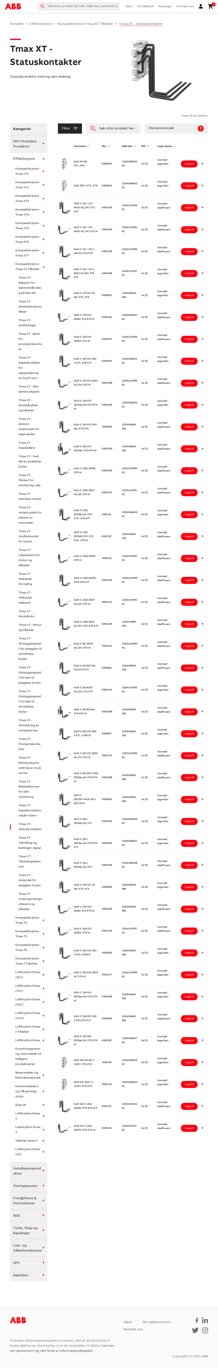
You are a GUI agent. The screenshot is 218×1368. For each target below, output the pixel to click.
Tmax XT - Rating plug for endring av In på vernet (30, 765)
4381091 (107, 317)
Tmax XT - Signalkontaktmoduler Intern (30, 810)
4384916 (107, 361)
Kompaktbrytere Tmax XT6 (27, 240)
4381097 (107, 339)
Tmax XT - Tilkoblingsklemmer (30, 861)
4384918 (107, 953)
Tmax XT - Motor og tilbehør (30, 628)
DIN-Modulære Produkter (25, 144)
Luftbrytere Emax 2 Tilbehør (27, 1029)
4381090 (107, 448)
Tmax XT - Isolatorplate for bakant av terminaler (30, 515)
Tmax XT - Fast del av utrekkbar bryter (30, 461)
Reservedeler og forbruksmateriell (27, 1075)
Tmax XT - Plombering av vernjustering (29, 725)
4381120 (107, 1062)
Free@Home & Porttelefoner (24, 1201)
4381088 (107, 777)
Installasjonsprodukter (27, 1171)
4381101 (107, 558)
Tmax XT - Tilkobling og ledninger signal (30, 843)
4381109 (107, 624)
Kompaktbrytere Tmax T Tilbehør (27, 961)
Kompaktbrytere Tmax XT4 (27, 212)
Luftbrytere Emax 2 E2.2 (27, 989)
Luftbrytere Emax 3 (27, 1116)
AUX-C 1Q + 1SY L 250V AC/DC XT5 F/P (84, 273)
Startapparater (25, 1186)
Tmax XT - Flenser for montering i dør (30, 480)
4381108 (107, 580)
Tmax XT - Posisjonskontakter (29, 744)
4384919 (107, 1018)
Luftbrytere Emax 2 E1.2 (27, 975)
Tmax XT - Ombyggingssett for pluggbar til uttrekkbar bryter (30, 649)
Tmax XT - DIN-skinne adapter (29, 389)
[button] (202, 164)
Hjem (129, 6)
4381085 (107, 405)
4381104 (107, 690)
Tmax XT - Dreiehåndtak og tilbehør (28, 405)
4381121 (106, 514)
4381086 (107, 996)
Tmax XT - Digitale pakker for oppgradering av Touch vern (29, 368)
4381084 (107, 865)
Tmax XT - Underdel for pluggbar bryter (30, 880)
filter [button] (66, 128)
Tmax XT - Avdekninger (27, 323)
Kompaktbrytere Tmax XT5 (27, 226)
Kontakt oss (185, 6)
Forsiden (17, 24)
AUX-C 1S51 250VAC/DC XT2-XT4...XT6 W (84, 536)
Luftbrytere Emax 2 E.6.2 (27, 1016)
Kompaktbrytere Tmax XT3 (27, 199)
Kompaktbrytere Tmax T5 (27, 934)
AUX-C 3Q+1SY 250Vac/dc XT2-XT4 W (85, 996)
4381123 (107, 1106)
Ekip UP (20, 1105)
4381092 (107, 909)
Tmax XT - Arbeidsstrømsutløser (30, 306)
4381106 (107, 931)
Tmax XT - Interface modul (30, 497)
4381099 (107, 470)
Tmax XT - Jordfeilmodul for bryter (28, 536)
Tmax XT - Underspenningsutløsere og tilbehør (30, 902)
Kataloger (165, 6)
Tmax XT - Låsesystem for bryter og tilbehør (29, 558)
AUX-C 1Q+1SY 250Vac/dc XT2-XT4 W (85, 405)
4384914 (107, 185)
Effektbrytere (41, 24)
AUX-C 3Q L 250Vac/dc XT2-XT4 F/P (85, 843)
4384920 (107, 799)
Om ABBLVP (145, 6)
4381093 (107, 207)
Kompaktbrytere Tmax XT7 (27, 253)
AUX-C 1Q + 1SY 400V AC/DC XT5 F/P (84, 207)
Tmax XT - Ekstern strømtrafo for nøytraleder (29, 427)
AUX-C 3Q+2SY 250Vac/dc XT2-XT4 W (85, 1040)
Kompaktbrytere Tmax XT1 (27, 171)
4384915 (107, 164)
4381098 (107, 383)
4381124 (107, 1128)
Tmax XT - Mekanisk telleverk (25, 598)
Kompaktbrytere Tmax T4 (27, 920)
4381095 (107, 251)
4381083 (107, 843)
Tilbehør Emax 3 (26, 1140)
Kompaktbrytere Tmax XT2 (27, 185)
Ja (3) (144, 164)
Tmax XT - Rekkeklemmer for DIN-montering (29, 789)
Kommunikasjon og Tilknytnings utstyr (26, 1091)
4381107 (107, 974)
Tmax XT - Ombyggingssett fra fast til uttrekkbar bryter (30, 701)
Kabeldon (20, 1275)
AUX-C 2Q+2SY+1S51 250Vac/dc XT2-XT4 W (86, 777)
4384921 (107, 668)
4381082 (107, 821)
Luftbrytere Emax (27, 1040)
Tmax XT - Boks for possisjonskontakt (30, 342)
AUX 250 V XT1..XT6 (86, 185)
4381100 (107, 492)
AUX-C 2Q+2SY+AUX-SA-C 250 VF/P (85, 799)
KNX (16, 1216)
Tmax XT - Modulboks (26, 614)
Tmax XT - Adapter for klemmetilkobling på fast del (30, 285)
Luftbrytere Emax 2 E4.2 (27, 1002)
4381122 (106, 536)
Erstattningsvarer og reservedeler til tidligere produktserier (28, 1057)
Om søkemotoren (156, 1322)
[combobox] (78, 6)
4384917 (107, 733)
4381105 (107, 755)
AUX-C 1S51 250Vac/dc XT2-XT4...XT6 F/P (83, 514)
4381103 (107, 646)
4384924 (107, 887)
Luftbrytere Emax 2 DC (27, 1152)
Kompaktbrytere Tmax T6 (27, 948)
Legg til (189, 164)
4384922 (107, 427)
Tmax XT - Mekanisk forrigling (25, 579)
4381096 (107, 273)
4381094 (107, 229)
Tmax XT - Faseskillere (27, 446)
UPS (16, 1263)
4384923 (107, 295)
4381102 (107, 602)
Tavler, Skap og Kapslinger (25, 1230)
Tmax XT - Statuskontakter (30, 827)
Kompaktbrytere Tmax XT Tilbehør (85, 24)
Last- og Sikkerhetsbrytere (27, 1248)
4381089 (107, 711)
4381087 (107, 1040)
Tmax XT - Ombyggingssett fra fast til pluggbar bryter (30, 675)
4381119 (107, 1084)
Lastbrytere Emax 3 (27, 1130)
